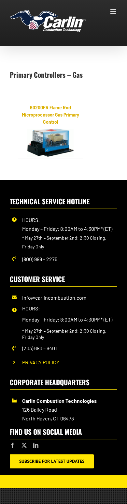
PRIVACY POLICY (40, 362)
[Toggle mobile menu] (113, 11)
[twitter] (24, 445)
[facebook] (12, 445)
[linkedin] (35, 445)
